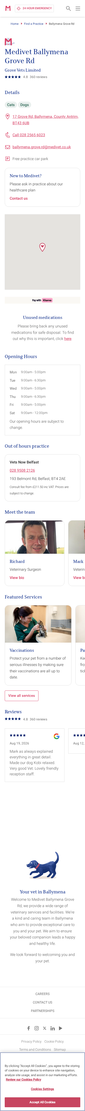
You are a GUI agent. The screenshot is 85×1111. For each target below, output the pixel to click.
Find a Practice (33, 23)
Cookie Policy (54, 1041)
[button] (42, 247)
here (67, 338)
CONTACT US (42, 1002)
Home (14, 23)
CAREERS (42, 994)
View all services (21, 696)
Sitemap (60, 1049)
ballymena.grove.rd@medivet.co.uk (42, 147)
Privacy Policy (31, 1041)
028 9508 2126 (22, 470)
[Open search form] (68, 8)
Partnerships (42, 1011)
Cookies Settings (42, 1089)
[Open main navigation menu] (78, 8)
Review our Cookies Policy (23, 1079)
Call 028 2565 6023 (29, 135)
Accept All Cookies (42, 1102)
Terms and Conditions (35, 1049)
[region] (42, 1081)
